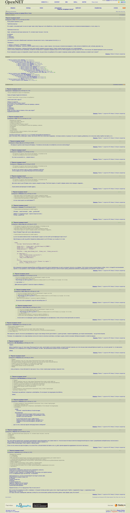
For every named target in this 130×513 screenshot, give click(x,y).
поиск (41, 8)
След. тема (123, 497)
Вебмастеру (122, 511)
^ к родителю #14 (106, 494)
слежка (116, 8)
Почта (26, 13)
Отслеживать (122, 14)
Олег (14, 19)
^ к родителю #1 (106, 138)
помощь (28, 8)
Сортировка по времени (118, 84)
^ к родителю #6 (106, 202)
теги (96, 2)
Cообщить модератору (120, 54)
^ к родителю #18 (106, 319)
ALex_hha (29, 62)
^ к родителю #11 (106, 396)
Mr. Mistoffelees (27, 74)
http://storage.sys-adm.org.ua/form (21, 239)
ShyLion (23, 79)
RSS (124, 84)
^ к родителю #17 (106, 302)
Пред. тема (118, 497)
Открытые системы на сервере (16, 13)
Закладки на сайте (10, 510)
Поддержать (114, 511)
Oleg (31, 65)
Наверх (112, 113)
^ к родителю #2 (106, 146)
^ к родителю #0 (106, 113)
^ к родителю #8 (106, 352)
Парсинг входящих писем (14, 59)
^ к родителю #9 (106, 373)
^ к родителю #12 (106, 426)
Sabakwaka (23, 73)
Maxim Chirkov (121, 510)
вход (111, 0)
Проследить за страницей (12, 511)
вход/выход (98, 8)
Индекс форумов (110, 497)
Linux (30, 13)
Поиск (93, 2)
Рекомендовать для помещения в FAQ (99, 497)
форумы (13, 8)
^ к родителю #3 (106, 159)
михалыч (23, 59)
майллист (78, 8)
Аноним (32, 63)
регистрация (115, 0)
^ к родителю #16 (106, 286)
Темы (115, 497)
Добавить (108, 511)
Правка (112, 54)
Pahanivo (32, 64)
